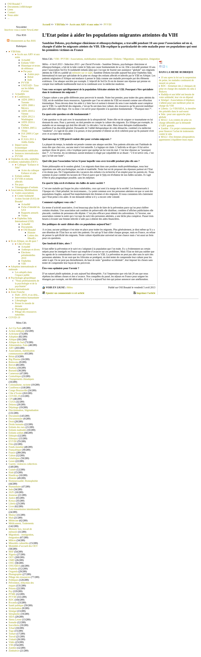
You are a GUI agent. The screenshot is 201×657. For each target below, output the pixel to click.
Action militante (16, 331)
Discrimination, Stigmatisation (23, 410)
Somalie (13, 622)
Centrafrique (15, 376)
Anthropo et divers (30, 249)
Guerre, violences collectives (23, 464)
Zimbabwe (14, 650)
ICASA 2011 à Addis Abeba (28, 140)
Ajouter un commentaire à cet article (64, 293)
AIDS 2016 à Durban (28, 123)
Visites (24, 215)
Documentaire (16, 418)
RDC (11, 599)
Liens (10, 9)
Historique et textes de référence (30, 67)
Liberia (12, 503)
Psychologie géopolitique (23, 277)
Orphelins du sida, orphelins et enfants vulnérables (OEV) (24, 160)
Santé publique (16, 605)
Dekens (12, 404)
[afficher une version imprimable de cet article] (134, 293)
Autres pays (33, 74)
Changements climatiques (21, 379)
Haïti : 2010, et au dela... (27, 294)
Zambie (12, 647)
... (8, 18)
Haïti (11, 472)
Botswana (14, 362)
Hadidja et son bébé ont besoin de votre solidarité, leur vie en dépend (176, 96)
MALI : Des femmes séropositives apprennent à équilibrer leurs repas (177, 138)
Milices (12, 540)
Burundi (13, 370)
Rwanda (13, 602)
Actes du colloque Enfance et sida (30, 171)
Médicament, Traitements (21, 523)
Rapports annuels (29, 212)
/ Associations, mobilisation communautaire (90, 59)
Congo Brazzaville (18, 390)
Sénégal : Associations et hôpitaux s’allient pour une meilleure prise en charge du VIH (177, 103)
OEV (11, 557)
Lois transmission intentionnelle (24, 509)
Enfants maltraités (17, 430)
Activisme (14, 333)
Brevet (12, 365)
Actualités (20, 94)
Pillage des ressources (19, 577)
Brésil (30, 77)
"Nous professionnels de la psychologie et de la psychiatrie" (27, 283)
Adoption (13, 336)
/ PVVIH (64, 59)
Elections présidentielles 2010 (28, 255)
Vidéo (12, 642)
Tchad (12, 628)
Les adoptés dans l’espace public (23, 273)
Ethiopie (13, 435)
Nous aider (13, 15)
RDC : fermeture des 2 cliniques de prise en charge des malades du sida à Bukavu (177, 89)
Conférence (14, 387)
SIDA (11, 616)
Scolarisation (15, 608)
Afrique (12, 339)
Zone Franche (18, 292)
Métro (70, 287)
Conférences (23, 96)
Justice (12, 498)
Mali (11, 517)
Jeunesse (13, 495)
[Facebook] (160, 66)
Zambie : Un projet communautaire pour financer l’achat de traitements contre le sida (177, 131)
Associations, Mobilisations (24, 190)
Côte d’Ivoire (23, 244)
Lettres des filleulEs (32, 237)
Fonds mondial (16, 447)
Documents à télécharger (20, 6)
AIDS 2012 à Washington (28, 118)
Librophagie (21, 300)
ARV (11, 348)
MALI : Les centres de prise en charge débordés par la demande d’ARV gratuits (175, 123)
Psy (10, 591)
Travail (12, 636)
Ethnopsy (13, 438)
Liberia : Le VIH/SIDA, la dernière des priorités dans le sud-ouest (177, 110)
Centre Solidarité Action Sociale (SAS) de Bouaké (27, 198)
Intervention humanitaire (27, 297)
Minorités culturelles (19, 543)
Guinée (12, 469)
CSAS (12, 401)
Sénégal (12, 611)
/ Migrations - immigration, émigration (141, 59)
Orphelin (13, 568)
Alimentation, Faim (18, 345)
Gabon (12, 455)
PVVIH (25, 82)
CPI (11, 399)
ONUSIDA (14, 565)
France (12, 452)
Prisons (12, 588)
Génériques (14, 458)
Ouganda (13, 571)
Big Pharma (14, 359)
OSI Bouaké (29, 229)
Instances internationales (27, 153)
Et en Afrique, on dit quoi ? (24, 241)
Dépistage (14, 407)
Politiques (13, 580)
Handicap (13, 475)
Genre (12, 461)
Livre (11, 506)
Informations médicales (26, 150)
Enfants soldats (22, 176)
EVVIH (13, 441)
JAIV (11, 492)
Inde (29, 79)
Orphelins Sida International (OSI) (24, 220)
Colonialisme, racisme (19, 384)
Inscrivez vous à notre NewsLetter (21, 29)
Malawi (12, 514)
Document (14, 415)
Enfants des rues (17, 427)
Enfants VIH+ (28, 62)
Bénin (12, 356)
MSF (11, 551)
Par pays (27, 71)
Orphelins (26, 260)
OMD (12, 560)
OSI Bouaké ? (15, 4)
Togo (11, 630)
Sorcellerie (14, 625)
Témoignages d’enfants (26, 187)
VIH (23, 263)
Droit (11, 421)
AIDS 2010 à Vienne (28, 112)
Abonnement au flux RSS (23, 40)
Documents (27, 227)
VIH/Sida (15, 51)
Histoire (31, 232)
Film (11, 444)
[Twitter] (167, 66)
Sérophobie (14, 614)
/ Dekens (117, 59)
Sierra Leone (15, 619)
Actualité (25, 60)
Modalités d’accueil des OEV (23, 546)
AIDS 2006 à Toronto (28, 101)
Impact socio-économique (21, 146)
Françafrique (15, 449)
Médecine (13, 520)
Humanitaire (15, 486)
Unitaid (12, 639)
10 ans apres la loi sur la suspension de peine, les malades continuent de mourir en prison (177, 80)
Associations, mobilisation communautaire (22, 352)
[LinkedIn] (163, 66)
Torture (12, 633)
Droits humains (16, 424)
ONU (11, 563)
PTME (12, 594)
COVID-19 (14, 317)
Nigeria (12, 554)
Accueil (46, 24)
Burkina (13, 367)
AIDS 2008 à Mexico (28, 106)
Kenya (12, 500)
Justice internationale (19, 289)
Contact (11, 12)
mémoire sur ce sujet (82, 72)
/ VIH (55, 59)
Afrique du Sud (16, 342)
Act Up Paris (15, 328)
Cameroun (14, 373)
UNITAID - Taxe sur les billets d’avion (30, 88)
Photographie (21, 309)
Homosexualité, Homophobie (23, 481)
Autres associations (24, 193)
